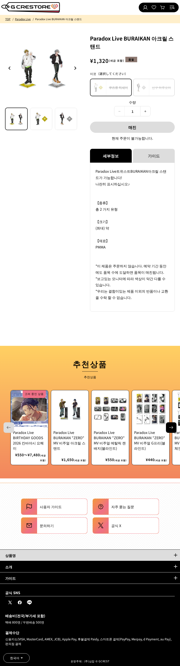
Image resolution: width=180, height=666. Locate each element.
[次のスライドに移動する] (171, 427)
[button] (172, 7)
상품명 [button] (10, 555)
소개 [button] (8, 566)
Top (8, 19)
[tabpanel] (132, 237)
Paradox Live (23, 19)
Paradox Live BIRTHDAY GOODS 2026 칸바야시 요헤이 (28, 440)
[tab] (16, 119)
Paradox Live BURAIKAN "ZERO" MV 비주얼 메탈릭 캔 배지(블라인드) (110, 440)
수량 (132, 102)
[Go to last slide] (9, 68)
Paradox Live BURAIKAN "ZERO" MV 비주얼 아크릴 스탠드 (69, 440)
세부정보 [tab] (111, 155)
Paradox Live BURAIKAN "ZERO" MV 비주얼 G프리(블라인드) (149, 440)
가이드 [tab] (154, 155)
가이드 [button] (10, 578)
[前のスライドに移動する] (75, 68)
